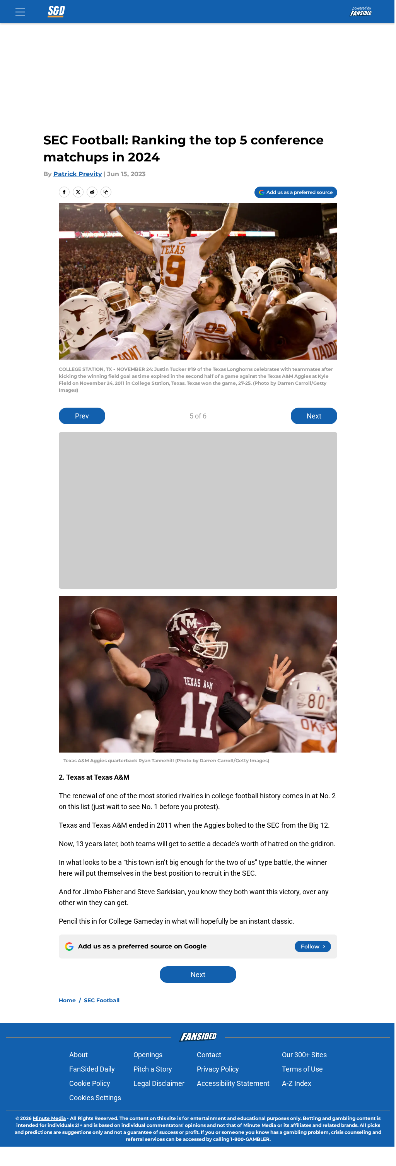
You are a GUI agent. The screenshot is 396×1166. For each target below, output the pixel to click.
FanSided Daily (92, 1069)
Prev (82, 416)
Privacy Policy (218, 1069)
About (78, 1055)
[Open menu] (20, 11)
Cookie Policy (89, 1083)
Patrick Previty (77, 174)
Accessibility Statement (233, 1083)
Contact (209, 1055)
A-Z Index (296, 1083)
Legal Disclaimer (158, 1083)
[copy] (106, 192)
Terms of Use (302, 1069)
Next (314, 416)
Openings (147, 1055)
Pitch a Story (152, 1069)
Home (67, 1000)
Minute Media (49, 1118)
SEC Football (101, 1000)
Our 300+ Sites (304, 1055)
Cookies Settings (95, 1098)
